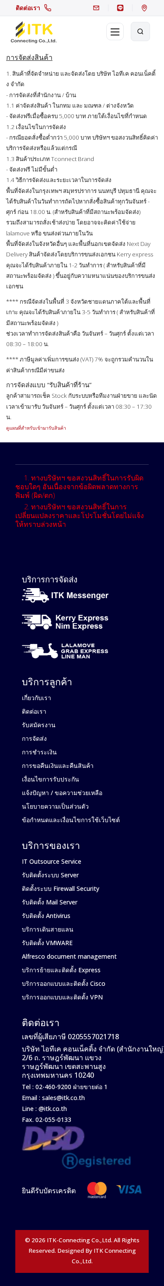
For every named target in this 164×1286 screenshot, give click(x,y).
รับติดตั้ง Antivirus (46, 915)
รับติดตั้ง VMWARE (47, 943)
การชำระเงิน (39, 752)
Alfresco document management (69, 956)
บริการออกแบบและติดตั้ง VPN (62, 997)
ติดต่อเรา (28, 8)
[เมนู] (115, 31)
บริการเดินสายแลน (47, 929)
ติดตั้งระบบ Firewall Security (60, 888)
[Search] (140, 31)
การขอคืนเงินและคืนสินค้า (58, 765)
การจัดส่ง (34, 738)
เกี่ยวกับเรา (36, 698)
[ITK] (33, 31)
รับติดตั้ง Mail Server (49, 902)
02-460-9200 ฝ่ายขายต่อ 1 (71, 1087)
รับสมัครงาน (39, 725)
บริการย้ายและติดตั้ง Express (61, 970)
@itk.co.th (52, 1108)
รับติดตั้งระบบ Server (50, 875)
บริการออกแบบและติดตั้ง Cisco (63, 983)
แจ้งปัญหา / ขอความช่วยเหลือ (62, 792)
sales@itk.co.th (63, 1097)
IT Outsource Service (51, 861)
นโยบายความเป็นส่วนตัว (55, 806)
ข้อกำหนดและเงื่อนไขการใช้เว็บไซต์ (71, 820)
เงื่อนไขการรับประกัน (50, 779)
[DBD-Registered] (76, 1147)
